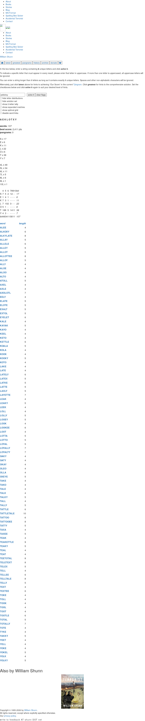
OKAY (3, 464)
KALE (3, 321)
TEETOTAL (6, 558)
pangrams (26, 62)
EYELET (4, 317)
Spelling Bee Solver (14, 15)
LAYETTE (5, 394)
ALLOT (4, 252)
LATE (3, 370)
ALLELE (4, 243)
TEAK (3, 537)
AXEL (3, 284)
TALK (3, 493)
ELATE (4, 301)
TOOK (3, 603)
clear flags (41, 94)
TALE (3, 488)
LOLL (3, 411)
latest (8, 62)
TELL (3, 570)
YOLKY (4, 660)
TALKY (4, 497)
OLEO (3, 468)
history (37, 62)
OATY (3, 460)
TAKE (3, 480)
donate (54, 62)
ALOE (3, 268)
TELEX (4, 566)
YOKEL (4, 652)
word (2, 223)
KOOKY (4, 358)
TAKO (3, 484)
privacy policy (10, 715)
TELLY (3, 582)
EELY (3, 296)
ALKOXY (4, 231)
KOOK (3, 354)
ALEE (3, 227)
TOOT (3, 611)
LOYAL (4, 444)
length (22, 223)
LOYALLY (5, 448)
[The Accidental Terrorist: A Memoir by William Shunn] (72, 691)
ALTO (3, 276)
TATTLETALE (7, 513)
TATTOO (4, 517)
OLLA (3, 472)
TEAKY (4, 546)
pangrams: (6, 132)
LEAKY (4, 403)
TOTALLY (5, 623)
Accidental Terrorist (14, 18)
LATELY (4, 374)
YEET (3, 640)
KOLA (3, 350)
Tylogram (77, 84)
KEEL (3, 333)
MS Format (11, 12)
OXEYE (4, 476)
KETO (3, 337)
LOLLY (3, 415)
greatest (16, 62)
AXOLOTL (5, 292)
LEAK (3, 399)
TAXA (3, 529)
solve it (31, 94)
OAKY (3, 456)
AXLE (3, 288)
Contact (9, 21)
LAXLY (3, 391)
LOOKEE (5, 427)
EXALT (3, 309)
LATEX (4, 378)
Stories (9, 7)
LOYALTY (5, 452)
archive (45, 62)
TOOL (3, 607)
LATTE (3, 386)
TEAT (3, 554)
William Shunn (6, 56)
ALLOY (4, 260)
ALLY (3, 264)
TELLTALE (5, 578)
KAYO (3, 329)
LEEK (3, 407)
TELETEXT (6, 562)
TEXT (3, 586)
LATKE (4, 382)
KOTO (3, 362)
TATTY (3, 525)
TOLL (3, 599)
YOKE (3, 648)
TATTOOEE (6, 521)
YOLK (3, 656)
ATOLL (4, 280)
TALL (3, 501)
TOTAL (4, 619)
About (8, 1)
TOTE (3, 627)
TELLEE (4, 574)
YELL (3, 644)
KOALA (4, 345)
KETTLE (4, 341)
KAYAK (4, 325)
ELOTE (4, 305)
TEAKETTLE (7, 542)
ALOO (3, 272)
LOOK (3, 423)
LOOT (3, 431)
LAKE (3, 366)
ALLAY (4, 239)
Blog (8, 9)
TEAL (3, 550)
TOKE (3, 595)
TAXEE (4, 533)
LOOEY (4, 419)
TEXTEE (4, 591)
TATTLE (4, 509)
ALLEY (4, 247)
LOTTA (4, 435)
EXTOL (4, 313)
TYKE (3, 631)
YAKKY (4, 635)
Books (8, 4)
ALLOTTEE (6, 256)
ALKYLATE (6, 235)
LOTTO (4, 439)
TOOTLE (4, 615)
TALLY (3, 505)
